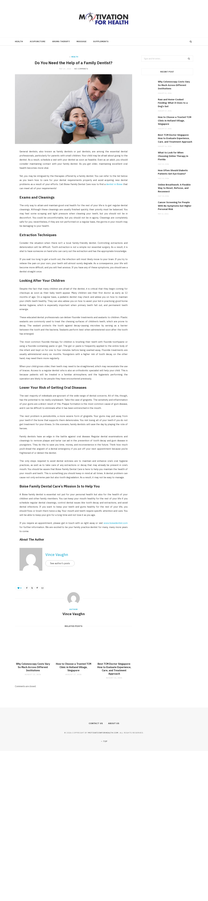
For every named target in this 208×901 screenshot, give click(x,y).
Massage (82, 41)
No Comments (81, 69)
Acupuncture (38, 41)
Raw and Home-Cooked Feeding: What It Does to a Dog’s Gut (173, 103)
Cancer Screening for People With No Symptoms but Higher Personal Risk (174, 206)
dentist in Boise (114, 184)
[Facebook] (8, 162)
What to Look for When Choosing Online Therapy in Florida (173, 156)
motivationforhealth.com (103, 733)
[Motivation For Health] (104, 19)
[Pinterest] (8, 177)
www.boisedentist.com (116, 523)
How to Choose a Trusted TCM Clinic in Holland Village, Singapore (73, 667)
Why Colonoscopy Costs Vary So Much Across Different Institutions (33, 667)
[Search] (191, 41)
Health (19, 41)
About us (113, 723)
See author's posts (60, 563)
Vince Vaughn (56, 554)
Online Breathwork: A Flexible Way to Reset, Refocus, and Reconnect (174, 188)
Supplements (101, 41)
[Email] (8, 185)
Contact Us (96, 723)
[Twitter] (8, 169)
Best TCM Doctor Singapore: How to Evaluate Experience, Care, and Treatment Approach (114, 668)
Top (105, 741)
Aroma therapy (61, 41)
